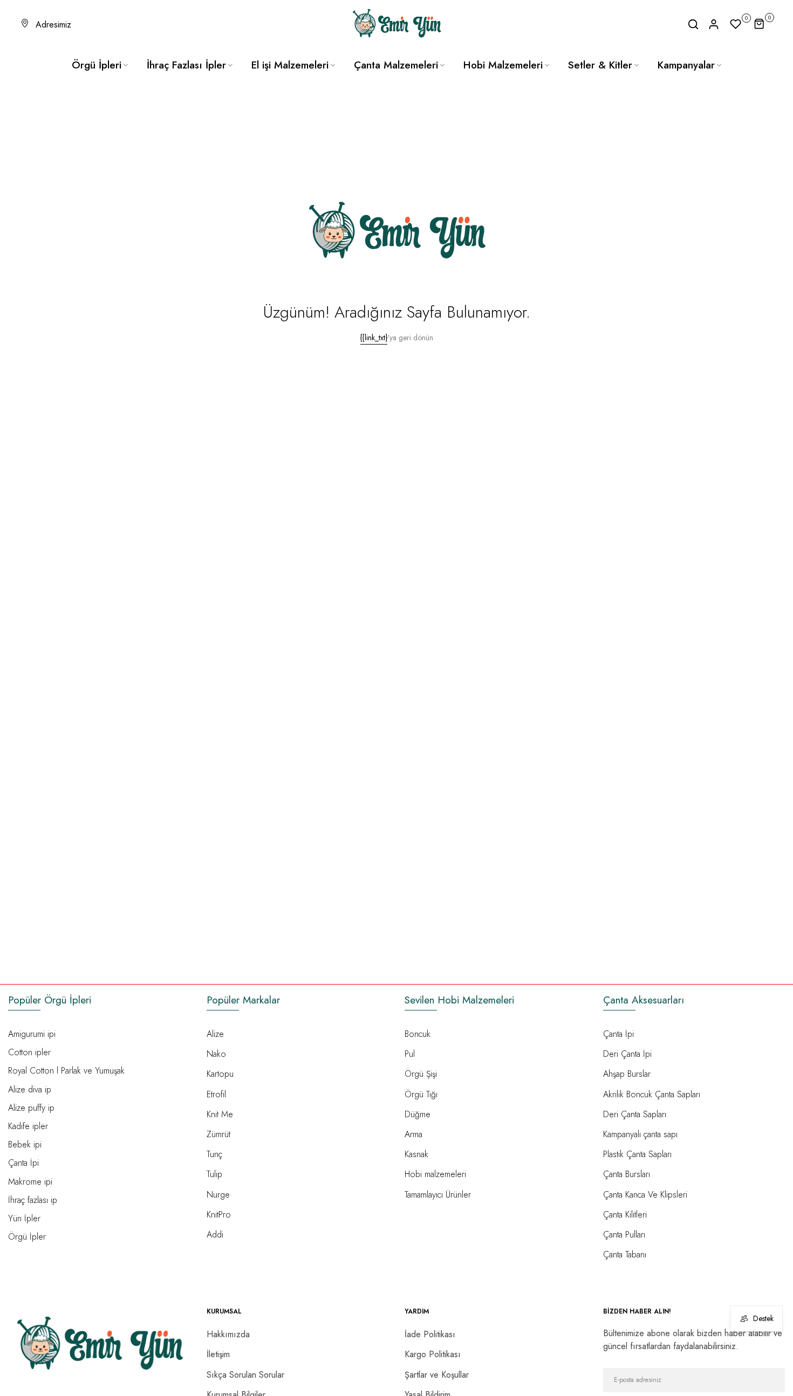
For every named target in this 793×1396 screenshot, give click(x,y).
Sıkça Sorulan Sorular (245, 1375)
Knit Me (220, 1114)
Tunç (214, 1154)
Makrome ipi (30, 1181)
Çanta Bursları (626, 1174)
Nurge (218, 1194)
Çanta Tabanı (624, 1254)
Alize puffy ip (31, 1108)
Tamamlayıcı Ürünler (438, 1194)
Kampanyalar (686, 65)
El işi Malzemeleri (290, 65)
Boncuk (417, 1034)
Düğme (417, 1114)
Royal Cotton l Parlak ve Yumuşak (66, 1070)
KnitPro (219, 1214)
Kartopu (220, 1074)
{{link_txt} (373, 337)
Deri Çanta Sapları (634, 1114)
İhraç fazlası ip (32, 1200)
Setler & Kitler (600, 65)
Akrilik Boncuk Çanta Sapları (651, 1094)
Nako (216, 1054)
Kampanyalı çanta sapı (640, 1134)
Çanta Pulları (624, 1234)
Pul (410, 1054)
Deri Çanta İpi (627, 1054)
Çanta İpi (23, 1163)
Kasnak (416, 1154)
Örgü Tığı (421, 1094)
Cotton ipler (29, 1052)
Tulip (214, 1174)
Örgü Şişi (421, 1074)
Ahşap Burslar (627, 1074)
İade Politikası (430, 1334)
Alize (215, 1034)
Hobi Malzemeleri (503, 65)
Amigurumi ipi (32, 1034)
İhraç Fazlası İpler (186, 65)
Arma (413, 1134)
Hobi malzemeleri (435, 1174)
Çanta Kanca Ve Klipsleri (645, 1194)
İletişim (218, 1354)
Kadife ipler (28, 1126)
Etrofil (216, 1094)
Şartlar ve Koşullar (437, 1375)
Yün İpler (24, 1218)
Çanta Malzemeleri (396, 65)
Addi (215, 1234)
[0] (736, 24)
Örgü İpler (27, 1236)
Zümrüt (218, 1134)
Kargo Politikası (433, 1354)
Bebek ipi (25, 1144)
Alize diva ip (29, 1089)
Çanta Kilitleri (625, 1214)
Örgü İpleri (96, 65)
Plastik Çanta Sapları (637, 1154)
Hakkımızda (228, 1334)
